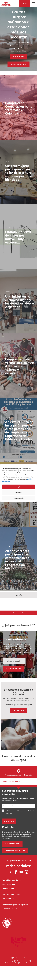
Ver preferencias (18, 498)
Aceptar (18, 487)
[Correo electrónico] (18, 806)
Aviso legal (10, 961)
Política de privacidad (22, 961)
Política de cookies (11, 963)
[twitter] (10, 872)
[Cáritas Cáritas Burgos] (6, 3)
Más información (12, 844)
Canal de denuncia (25, 963)
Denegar (18, 492)
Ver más (18, 595)
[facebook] (15, 872)
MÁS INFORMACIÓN (14, 661)
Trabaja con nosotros (15, 850)
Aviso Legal (21, 811)
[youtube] (21, 872)
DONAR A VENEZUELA (18, 64)
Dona (24, 4)
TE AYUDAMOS (18, 710)
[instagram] (26, 872)
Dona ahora (18, 57)
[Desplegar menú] (33, 3)
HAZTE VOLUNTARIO (13, 669)
